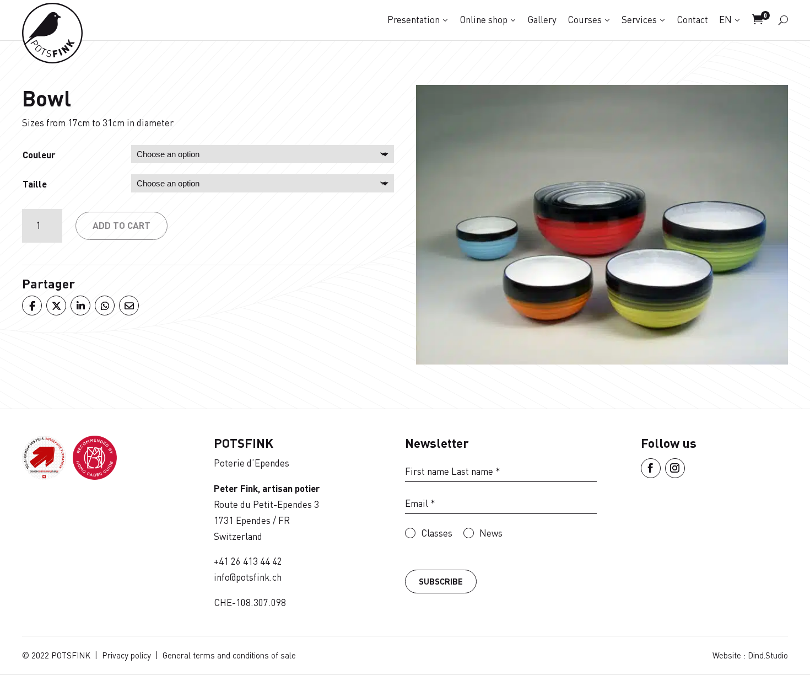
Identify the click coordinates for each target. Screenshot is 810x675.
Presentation (413, 19)
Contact (692, 19)
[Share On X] (55, 305)
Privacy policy (126, 655)
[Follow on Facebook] (651, 468)
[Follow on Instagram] (675, 468)
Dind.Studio (768, 655)
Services (639, 19)
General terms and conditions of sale (229, 655)
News (491, 533)
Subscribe (441, 581)
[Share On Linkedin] (80, 305)
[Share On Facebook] (31, 305)
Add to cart (121, 225)
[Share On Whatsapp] (104, 305)
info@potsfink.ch (248, 577)
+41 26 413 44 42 (248, 561)
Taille (35, 184)
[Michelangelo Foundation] (95, 476)
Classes (436, 533)
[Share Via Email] (128, 305)
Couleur (39, 154)
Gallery (542, 19)
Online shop (483, 19)
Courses (585, 19)
